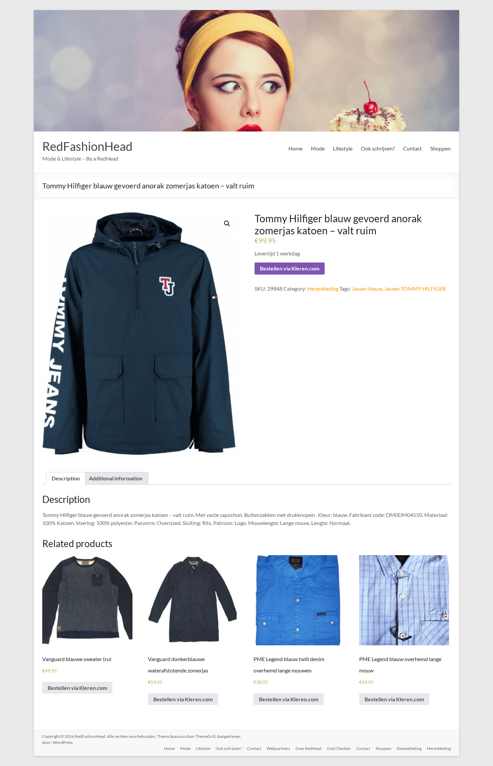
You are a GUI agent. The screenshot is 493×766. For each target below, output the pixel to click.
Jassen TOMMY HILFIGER (415, 288)
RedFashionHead (87, 146)
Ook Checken (339, 748)
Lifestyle (342, 148)
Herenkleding (322, 288)
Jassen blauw (367, 288)
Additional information (116, 478)
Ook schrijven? (378, 148)
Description (66, 478)
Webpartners (278, 748)
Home (295, 148)
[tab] (66, 478)
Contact (412, 148)
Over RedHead (308, 748)
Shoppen (440, 148)
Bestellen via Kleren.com (289, 268)
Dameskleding (409, 748)
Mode (318, 148)
